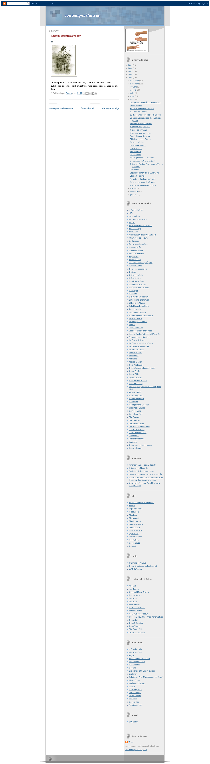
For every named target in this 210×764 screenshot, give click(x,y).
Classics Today (135, 266)
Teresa (131, 742)
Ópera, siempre (135, 448)
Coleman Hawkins (138, 145)
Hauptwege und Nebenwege (141, 315)
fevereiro (134, 191)
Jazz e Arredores (136, 328)
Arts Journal (134, 589)
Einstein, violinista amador (141, 124)
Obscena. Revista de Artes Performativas (146, 617)
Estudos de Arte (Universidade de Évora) (146, 677)
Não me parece (135, 689)
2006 (130, 74)
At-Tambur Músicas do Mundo (141, 503)
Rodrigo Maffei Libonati (139, 405)
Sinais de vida (136, 105)
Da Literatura (134, 665)
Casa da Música (137, 142)
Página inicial (87, 108)
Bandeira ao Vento (137, 662)
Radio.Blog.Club (136, 395)
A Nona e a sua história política (143, 185)
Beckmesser (134, 241)
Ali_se (131, 655)
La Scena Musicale (137, 607)
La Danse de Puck (137, 340)
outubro (133, 87)
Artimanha (133, 232)
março (133, 188)
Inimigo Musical (135, 318)
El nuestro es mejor (138, 176)
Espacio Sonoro (136, 509)
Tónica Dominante (137, 439)
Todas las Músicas (137, 430)
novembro (134, 84)
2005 (130, 78)
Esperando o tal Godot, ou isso (142, 671)
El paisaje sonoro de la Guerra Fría (144, 173)
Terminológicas (135, 705)
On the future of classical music (142, 368)
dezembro (134, 81)
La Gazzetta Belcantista (139, 346)
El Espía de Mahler (137, 303)
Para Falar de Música (138, 380)
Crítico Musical (135, 278)
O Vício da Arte (135, 696)
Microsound (134, 518)
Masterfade (134, 356)
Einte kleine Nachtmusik (139, 300)
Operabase (134, 534)
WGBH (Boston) (135, 569)
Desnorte (133, 294)
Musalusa (133, 359)
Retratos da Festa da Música (142, 109)
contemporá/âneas (82, 15)
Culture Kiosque (136, 595)
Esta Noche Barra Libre (139, 306)
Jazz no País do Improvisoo (140, 331)
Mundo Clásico (135, 611)
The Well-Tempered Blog (139, 426)
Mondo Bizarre (135, 521)
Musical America (136, 524)
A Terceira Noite (135, 649)
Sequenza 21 (134, 543)
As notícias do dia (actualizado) (143, 179)
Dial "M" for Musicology (138, 297)
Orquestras (134, 170)
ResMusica (134, 540)
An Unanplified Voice (138, 219)
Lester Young (136, 149)
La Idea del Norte (136, 349)
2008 (130, 68)
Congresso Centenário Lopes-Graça (145, 102)
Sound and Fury (136, 414)
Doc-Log (132, 668)
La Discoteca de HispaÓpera (141, 343)
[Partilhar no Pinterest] (95, 93)
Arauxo (132, 222)
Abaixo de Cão (135, 652)
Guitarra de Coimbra (137, 312)
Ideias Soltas (134, 680)
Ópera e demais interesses (140, 445)
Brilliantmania (135, 260)
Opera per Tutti (135, 377)
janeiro (133, 195)
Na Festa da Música (138, 112)
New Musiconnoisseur (138, 614)
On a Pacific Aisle (136, 365)
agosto (133, 90)
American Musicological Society (142, 465)
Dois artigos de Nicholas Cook (142, 161)
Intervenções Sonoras (138, 322)
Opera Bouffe (134, 371)
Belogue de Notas (136, 253)
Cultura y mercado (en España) (143, 182)
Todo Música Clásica (138, 433)
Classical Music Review (139, 592)
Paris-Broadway (136, 384)
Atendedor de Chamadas (139, 659)
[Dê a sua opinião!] (87, 93)
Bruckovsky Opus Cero (138, 244)
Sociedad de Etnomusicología (141, 471)
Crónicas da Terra (136, 281)
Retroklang (133, 402)
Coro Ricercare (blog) (138, 269)
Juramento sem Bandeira (139, 337)
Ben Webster (135, 152)
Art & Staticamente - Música (140, 226)
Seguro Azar (134, 702)
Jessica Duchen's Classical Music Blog (145, 334)
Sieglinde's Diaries (137, 408)
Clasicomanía (135, 247)
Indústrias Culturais (137, 683)
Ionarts (132, 325)
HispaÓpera (134, 512)
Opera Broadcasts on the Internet (143, 566)
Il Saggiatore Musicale (138, 468)
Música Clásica (135, 362)
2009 (130, 65)
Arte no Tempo (135, 229)
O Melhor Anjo (135, 693)
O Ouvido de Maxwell (138, 563)
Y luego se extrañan (138, 130)
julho (132, 93)
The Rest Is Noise (136, 423)
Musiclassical (134, 527)
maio (132, 96)
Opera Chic (134, 374)
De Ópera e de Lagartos (139, 287)
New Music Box (135, 530)
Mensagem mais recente (61, 108)
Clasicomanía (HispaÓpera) (141, 263)
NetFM (132, 686)
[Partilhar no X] (89, 93)
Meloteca (133, 515)
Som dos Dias (135, 411)
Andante (132, 586)
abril (132, 99)
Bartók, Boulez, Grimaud (140, 136)
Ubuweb (132, 546)
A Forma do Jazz (136, 210)
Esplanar (133, 674)
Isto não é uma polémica (140, 133)
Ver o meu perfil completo (136, 750)
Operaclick (133, 620)
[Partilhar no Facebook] (92, 93)
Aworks (132, 506)
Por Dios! (133, 699)
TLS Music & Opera (137, 632)
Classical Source (136, 250)
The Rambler (134, 420)
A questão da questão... (140, 127)
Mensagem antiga (110, 108)
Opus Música (134, 626)
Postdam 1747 (135, 392)
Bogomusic (134, 256)
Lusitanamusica (135, 352)
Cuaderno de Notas (137, 284)
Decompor (133, 291)
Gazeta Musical (135, 309)
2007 (130, 71)
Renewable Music (136, 399)
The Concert (134, 417)
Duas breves (135, 155)
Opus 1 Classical (136, 623)
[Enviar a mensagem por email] (84, 93)
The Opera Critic (136, 629)
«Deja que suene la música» (142, 158)
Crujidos (132, 272)
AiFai (131, 213)
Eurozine (133, 598)
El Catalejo (133, 722)
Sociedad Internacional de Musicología (145, 474)
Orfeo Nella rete (135, 537)
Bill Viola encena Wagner (140, 139)
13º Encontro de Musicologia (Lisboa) (145, 115)
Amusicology (134, 216)
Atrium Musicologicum (138, 238)
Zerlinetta (133, 442)
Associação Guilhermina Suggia (142, 235)
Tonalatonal (134, 436)
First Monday (134, 604)
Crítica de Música (136, 275)
